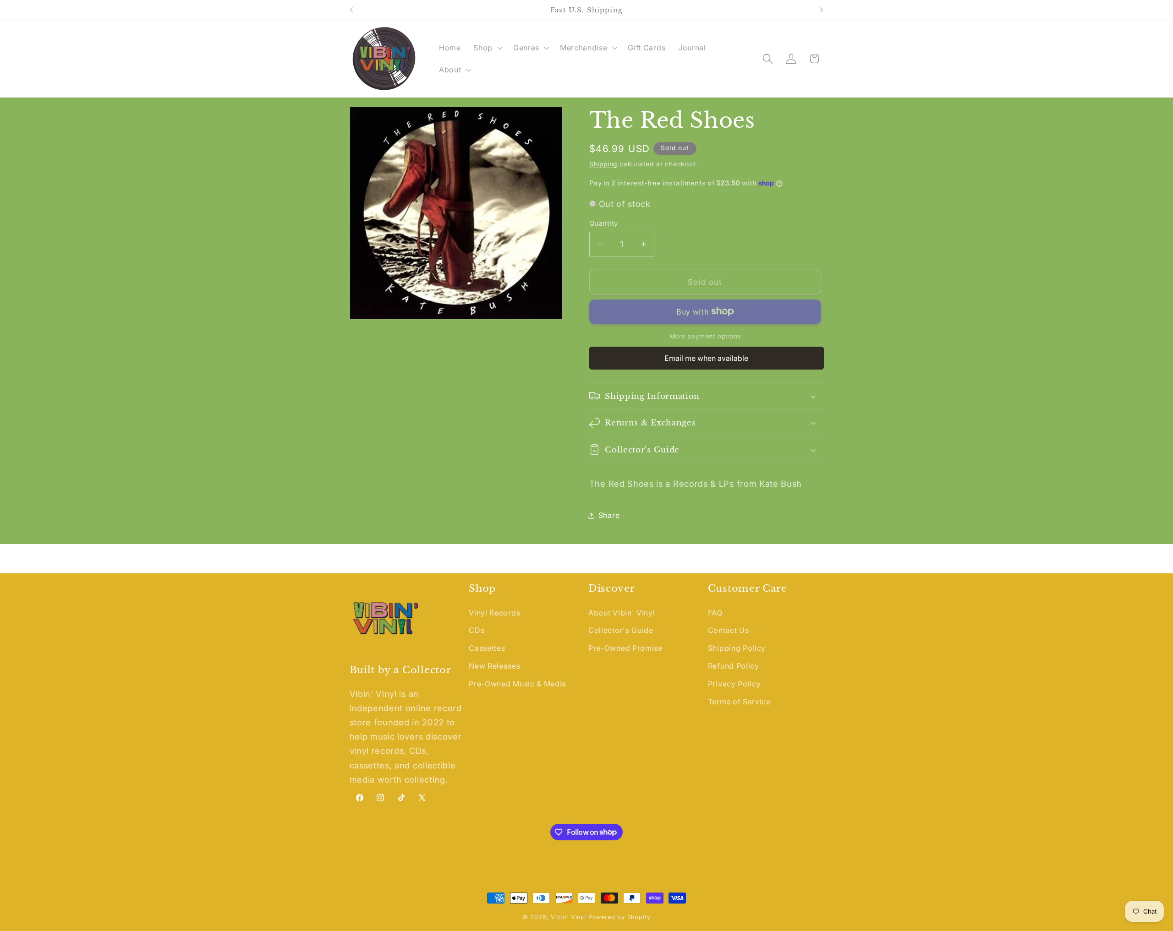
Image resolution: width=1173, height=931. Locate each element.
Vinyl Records (494, 612)
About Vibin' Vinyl (621, 612)
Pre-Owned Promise (625, 648)
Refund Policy (733, 666)
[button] (487, 48)
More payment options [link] (705, 336)
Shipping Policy (737, 648)
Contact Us (728, 630)
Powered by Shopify (619, 917)
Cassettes (487, 648)
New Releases (494, 666)
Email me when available (706, 357)
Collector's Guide (620, 630)
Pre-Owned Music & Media (517, 683)
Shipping (603, 164)
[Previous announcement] (351, 10)
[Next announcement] (821, 10)
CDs (476, 630)
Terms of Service (739, 701)
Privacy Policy (734, 683)
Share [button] (608, 515)
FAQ (715, 612)
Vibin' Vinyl (568, 917)
